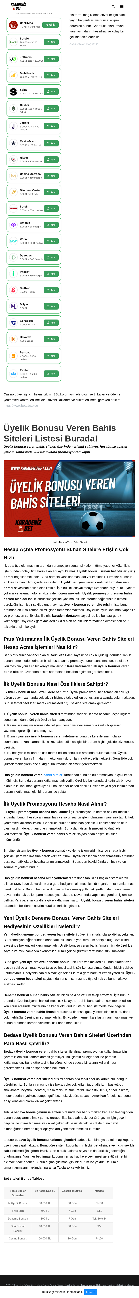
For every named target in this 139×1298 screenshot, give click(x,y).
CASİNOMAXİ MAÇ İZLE (84, 44)
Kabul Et (90, 1292)
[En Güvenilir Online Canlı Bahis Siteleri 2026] (18, 6)
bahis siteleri (53, 775)
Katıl (52, 41)
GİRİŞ (52, 24)
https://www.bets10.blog (21, 405)
